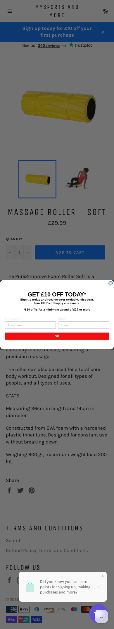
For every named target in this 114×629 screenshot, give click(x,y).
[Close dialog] (111, 283)
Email (62, 318)
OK (57, 336)
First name (12, 318)
